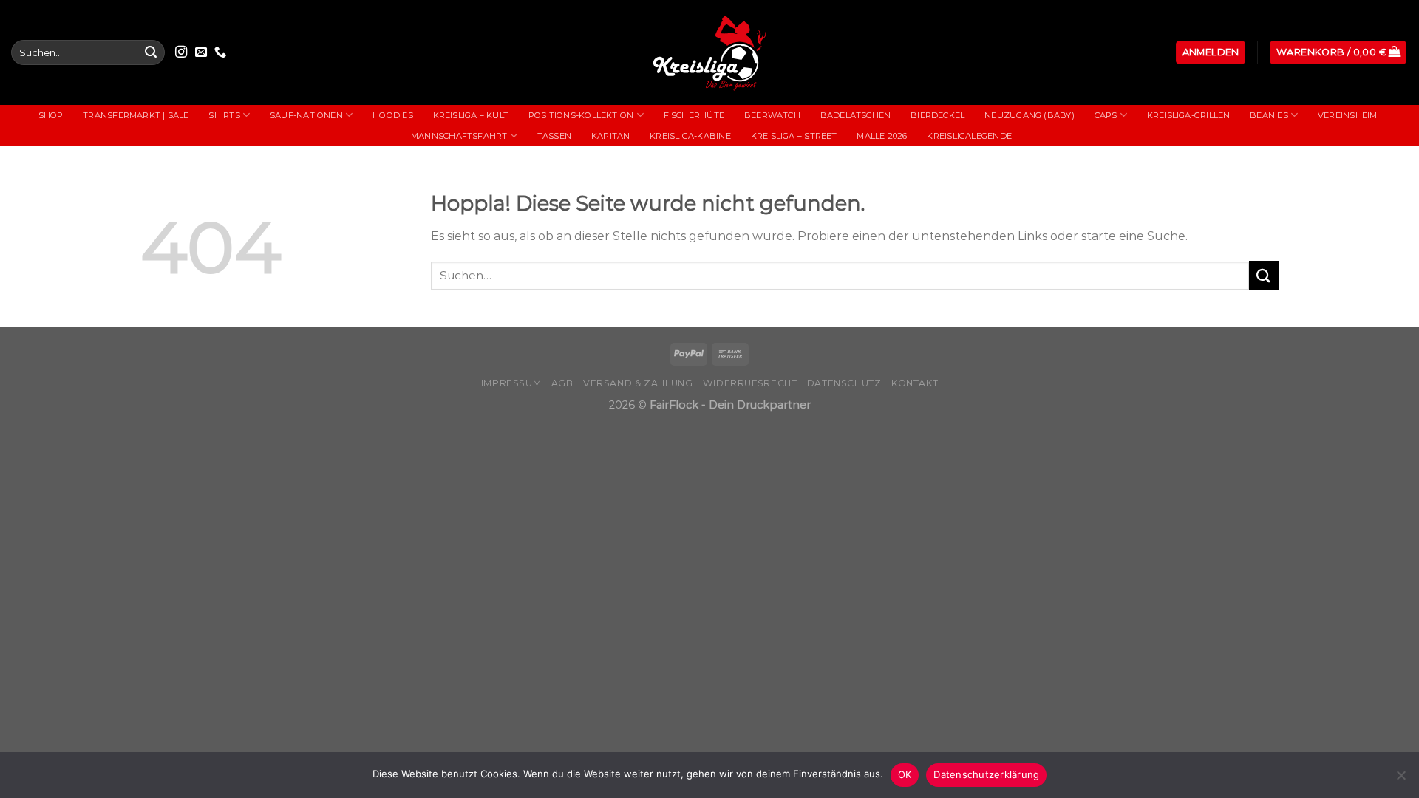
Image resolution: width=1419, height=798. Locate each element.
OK (905, 774)
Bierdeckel (937, 115)
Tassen (554, 136)
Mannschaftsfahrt (459, 136)
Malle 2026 (882, 136)
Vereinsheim (1347, 115)
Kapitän (610, 136)
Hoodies (392, 115)
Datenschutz (844, 383)
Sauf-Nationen (306, 115)
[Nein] (1400, 779)
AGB (562, 383)
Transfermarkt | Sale (135, 115)
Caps (1106, 115)
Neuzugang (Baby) (1029, 115)
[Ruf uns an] (220, 52)
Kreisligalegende (969, 136)
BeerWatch (772, 115)
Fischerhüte (694, 115)
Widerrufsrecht (750, 383)
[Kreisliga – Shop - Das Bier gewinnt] (709, 52)
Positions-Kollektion (580, 115)
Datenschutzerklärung (986, 774)
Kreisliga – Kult (471, 115)
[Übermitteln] (150, 52)
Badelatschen (855, 115)
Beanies (1269, 115)
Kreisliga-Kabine (690, 136)
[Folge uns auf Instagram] (181, 52)
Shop (51, 115)
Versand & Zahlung (638, 383)
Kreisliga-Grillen (1189, 115)
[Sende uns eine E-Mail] (201, 52)
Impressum (511, 383)
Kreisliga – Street (794, 136)
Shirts (223, 115)
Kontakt (914, 383)
